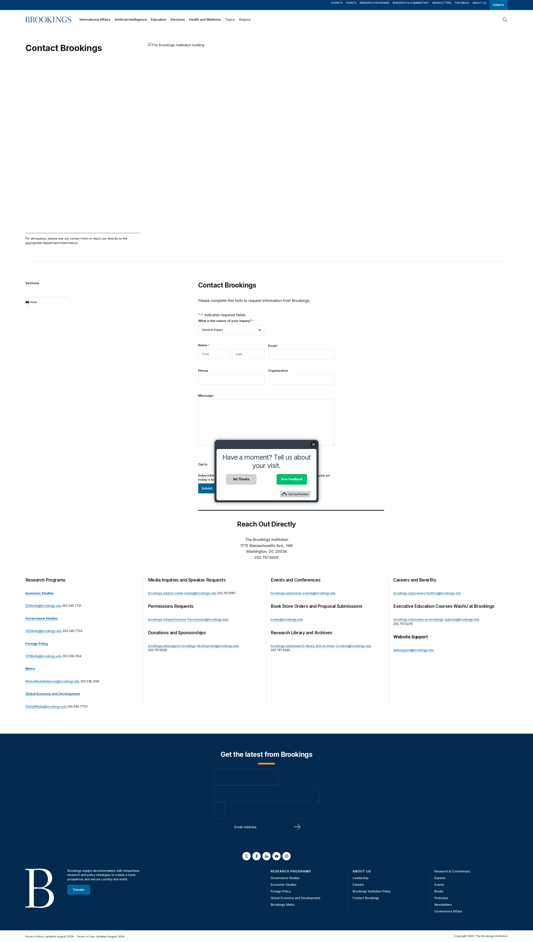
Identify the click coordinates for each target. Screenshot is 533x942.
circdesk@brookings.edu (353, 646)
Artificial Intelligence (131, 19)
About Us (479, 2)
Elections (178, 19)
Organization (278, 371)
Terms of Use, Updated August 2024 (101, 936)
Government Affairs (448, 911)
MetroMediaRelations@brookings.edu (52, 681)
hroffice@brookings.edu (443, 593)
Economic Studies (283, 885)
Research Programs (374, 2)
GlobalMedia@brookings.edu (46, 706)
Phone (203, 371)
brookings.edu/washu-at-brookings (418, 619)
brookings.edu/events (286, 593)
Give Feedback (292, 479)
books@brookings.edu (287, 619)
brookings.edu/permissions (167, 619)
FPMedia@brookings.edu (43, 656)
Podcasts (441, 898)
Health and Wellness (205, 19)
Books (438, 891)
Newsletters (442, 2)
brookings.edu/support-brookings (172, 646)
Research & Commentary (411, 2)
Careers (358, 885)
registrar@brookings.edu (461, 619)
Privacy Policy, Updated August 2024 (49, 936)
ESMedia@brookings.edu (43, 606)
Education (158, 19)
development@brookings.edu (218, 646)
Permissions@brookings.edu (207, 619)
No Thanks (241, 479)
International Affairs (95, 19)
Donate (498, 4)
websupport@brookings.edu (413, 650)
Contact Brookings (365, 898)
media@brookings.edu (200, 593)
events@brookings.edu (319, 593)
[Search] (505, 19)
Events (351, 2)
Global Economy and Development (295, 898)
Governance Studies (285, 878)
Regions (245, 19)
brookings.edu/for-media (165, 593)
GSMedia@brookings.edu (43, 631)
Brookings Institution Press (371, 891)
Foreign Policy (281, 891)
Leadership (360, 878)
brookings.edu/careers (409, 593)
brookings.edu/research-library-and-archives (303, 646)
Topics (230, 19)
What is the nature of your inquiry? (226, 321)
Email (273, 346)
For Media (462, 2)
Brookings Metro (283, 905)
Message (206, 396)
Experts (337, 2)
